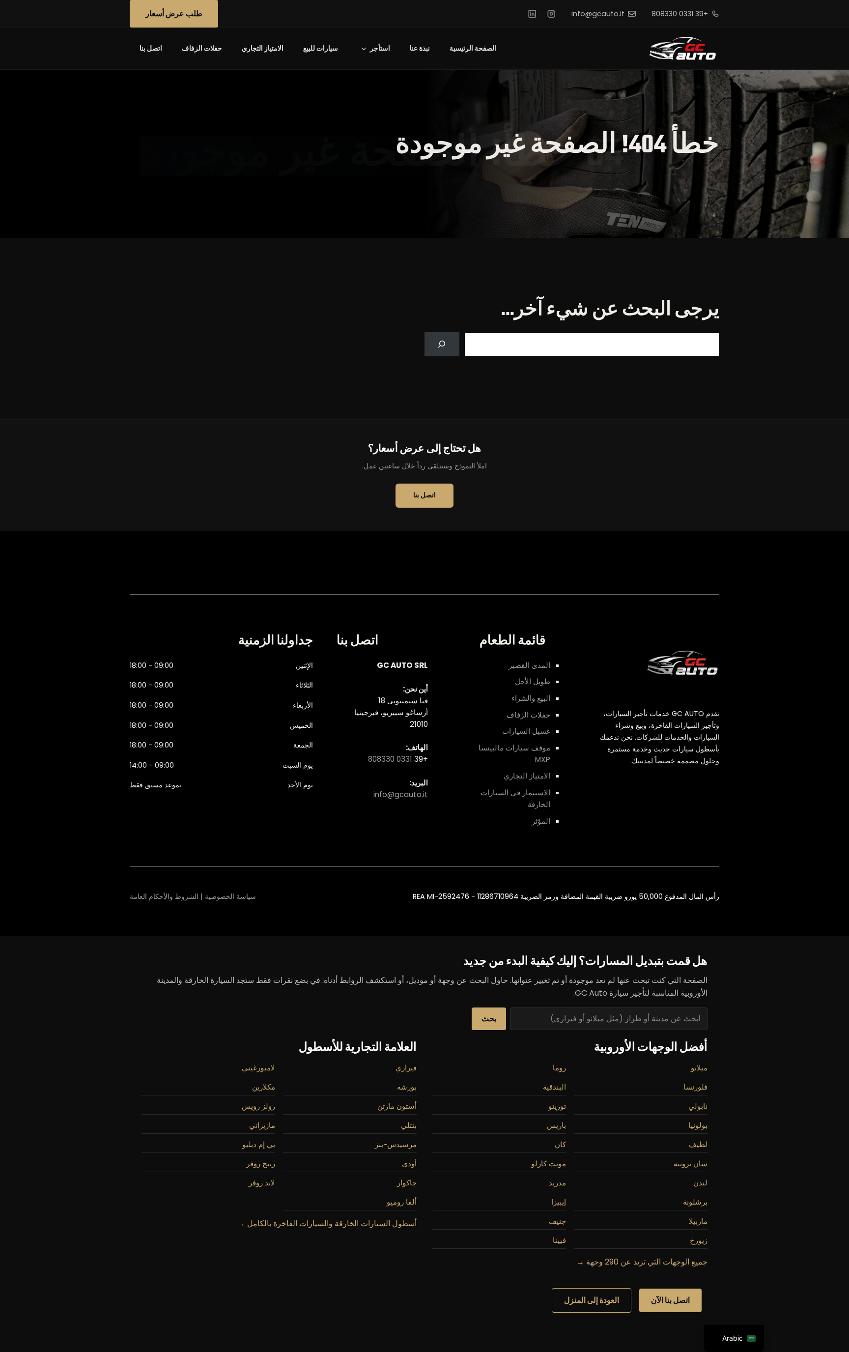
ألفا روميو (402, 1202)
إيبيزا (558, 1202)
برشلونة (695, 1202)
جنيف (557, 1221)
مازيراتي (262, 1125)
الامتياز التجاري (262, 48)
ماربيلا (698, 1221)
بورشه (407, 1087)
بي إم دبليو (258, 1145)
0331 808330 (390, 759)
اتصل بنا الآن (670, 1300)
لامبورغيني (258, 1068)
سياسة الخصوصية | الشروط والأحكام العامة (193, 896)
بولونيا (698, 1125)
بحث (488, 1018)
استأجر (380, 48)
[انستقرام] (551, 13)
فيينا (559, 1240)
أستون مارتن (397, 1106)
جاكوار (407, 1183)
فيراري (406, 1068)
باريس (556, 1125)
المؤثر (541, 821)
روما (559, 1068)
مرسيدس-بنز (396, 1145)
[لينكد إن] (532, 13)
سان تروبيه (691, 1164)
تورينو (557, 1106)
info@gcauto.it (597, 14)
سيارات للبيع (320, 48)
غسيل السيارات (526, 731)
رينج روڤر (260, 1164)
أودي (409, 1164)
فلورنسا (695, 1087)
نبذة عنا (420, 48)
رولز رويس (258, 1106)
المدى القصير (529, 665)
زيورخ (699, 1240)
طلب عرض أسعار (173, 13)
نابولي (698, 1106)
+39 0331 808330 (679, 14)
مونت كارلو (548, 1164)
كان (560, 1145)
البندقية (554, 1087)
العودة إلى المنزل (591, 1300)
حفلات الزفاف (202, 48)
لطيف (698, 1145)
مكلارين (263, 1087)
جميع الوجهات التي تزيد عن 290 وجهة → (642, 1261)
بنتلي (409, 1125)
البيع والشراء (530, 698)
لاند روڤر (262, 1183)
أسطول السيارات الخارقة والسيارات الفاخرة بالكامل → (327, 1223)
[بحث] (441, 344)
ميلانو (699, 1068)
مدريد (557, 1183)
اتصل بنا (151, 48)
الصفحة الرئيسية (473, 48)
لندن (700, 1183)
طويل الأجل (532, 681)
